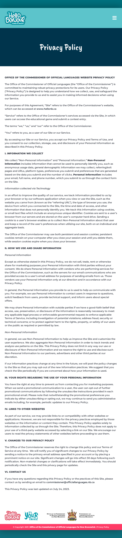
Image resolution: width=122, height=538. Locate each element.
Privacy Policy (103, 527)
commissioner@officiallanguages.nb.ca (70, 482)
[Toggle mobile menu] (114, 17)
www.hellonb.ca (46, 108)
